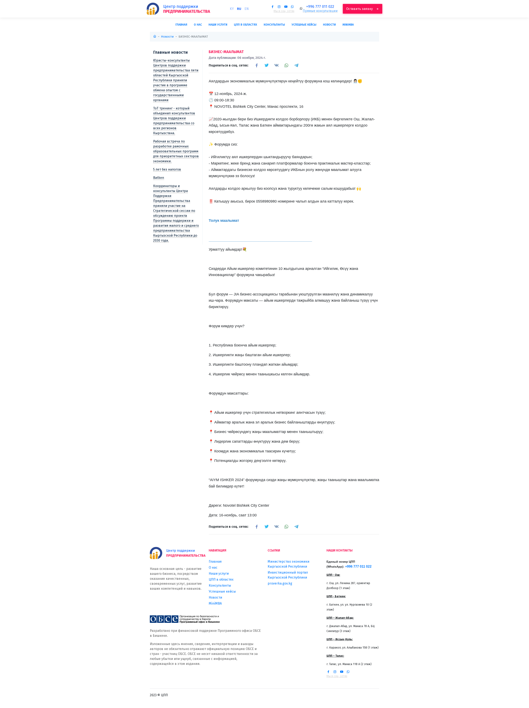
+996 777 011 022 (320, 6)
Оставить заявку (360, 9)
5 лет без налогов (167, 169)
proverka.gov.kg (280, 583)
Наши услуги (218, 24)
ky (232, 9)
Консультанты (274, 24)
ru (239, 9)
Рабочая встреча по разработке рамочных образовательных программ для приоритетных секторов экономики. (176, 151)
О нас (198, 24)
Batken (158, 178)
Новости (329, 24)
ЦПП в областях (245, 24)
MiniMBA (348, 24)
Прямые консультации (320, 11)
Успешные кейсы (304, 24)
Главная (181, 24)
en (246, 9)
